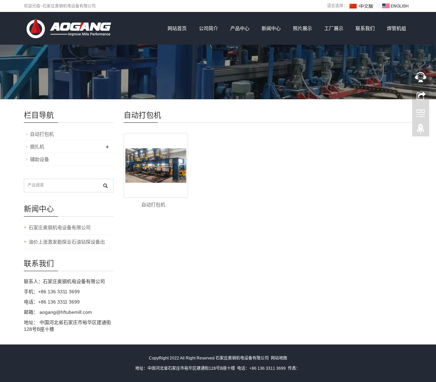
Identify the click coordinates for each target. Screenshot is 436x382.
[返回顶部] (420, 130)
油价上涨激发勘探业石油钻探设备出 (67, 242)
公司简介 (208, 28)
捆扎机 (37, 146)
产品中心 (239, 28)
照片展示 (302, 28)
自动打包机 (153, 204)
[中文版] (361, 5)
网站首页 (177, 28)
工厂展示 (333, 28)
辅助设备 (39, 159)
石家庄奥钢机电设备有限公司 (60, 227)
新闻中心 (271, 28)
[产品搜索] (105, 185)
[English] (395, 5)
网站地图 (279, 358)
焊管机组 (396, 28)
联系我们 (365, 28)
